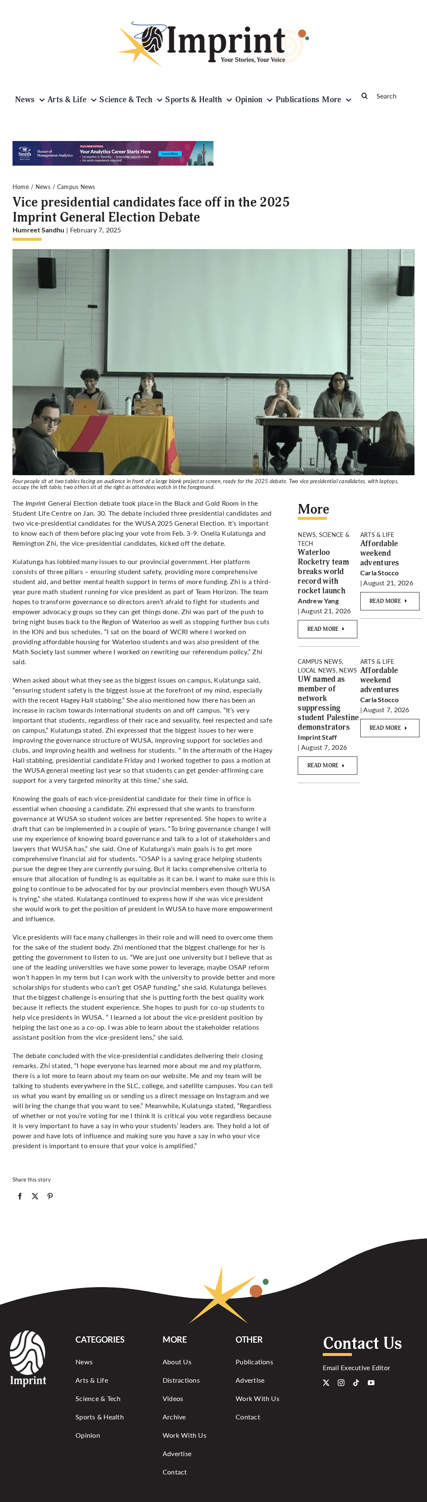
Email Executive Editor (356, 1367)
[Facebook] (20, 1198)
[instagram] (341, 1382)
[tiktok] (356, 1382)
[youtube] (371, 1382)
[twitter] (326, 1382)
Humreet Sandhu (38, 230)
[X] (35, 1198)
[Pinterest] (50, 1198)
